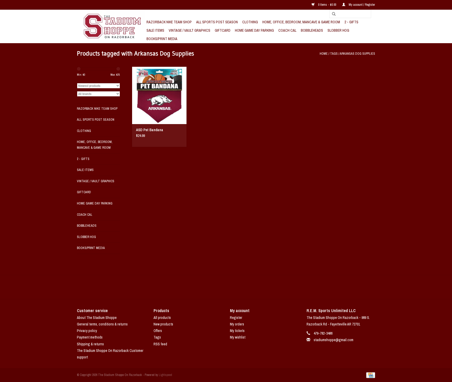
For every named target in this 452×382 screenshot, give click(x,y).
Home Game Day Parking (254, 30)
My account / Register (361, 5)
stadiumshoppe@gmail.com (333, 339)
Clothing (250, 22)
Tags (334, 54)
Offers (158, 330)
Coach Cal (287, 30)
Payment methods (90, 337)
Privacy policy (87, 330)
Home (324, 54)
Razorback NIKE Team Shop (169, 22)
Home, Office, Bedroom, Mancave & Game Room (301, 22)
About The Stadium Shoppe (97, 317)
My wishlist (237, 337)
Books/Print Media (161, 38)
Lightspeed (165, 375)
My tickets (237, 330)
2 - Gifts (351, 22)
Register (236, 317)
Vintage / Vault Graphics (189, 30)
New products (163, 324)
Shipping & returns (90, 344)
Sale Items (155, 30)
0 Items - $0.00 (327, 5)
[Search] (332, 14)
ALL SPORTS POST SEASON (217, 22)
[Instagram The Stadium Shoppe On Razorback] (244, 287)
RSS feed (160, 344)
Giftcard (222, 30)
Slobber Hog (338, 30)
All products (162, 317)
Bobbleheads (312, 30)
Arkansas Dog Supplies (357, 54)
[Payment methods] (369, 375)
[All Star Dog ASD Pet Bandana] (159, 95)
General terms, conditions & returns (102, 324)
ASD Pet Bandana (149, 130)
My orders (237, 324)
